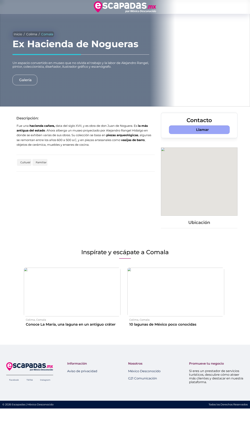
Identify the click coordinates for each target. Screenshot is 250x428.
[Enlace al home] (125, 7)
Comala (47, 34)
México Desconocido (144, 371)
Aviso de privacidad (82, 371)
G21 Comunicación (142, 378)
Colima (31, 34)
